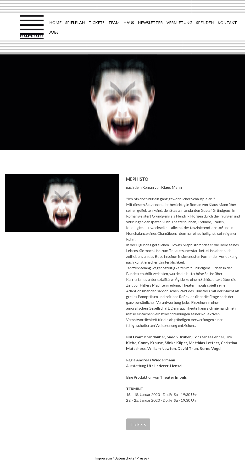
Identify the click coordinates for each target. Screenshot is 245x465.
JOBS (54, 32)
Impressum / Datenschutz (114, 458)
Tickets (138, 424)
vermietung (179, 22)
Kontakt (227, 22)
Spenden (205, 22)
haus (128, 22)
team (114, 22)
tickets (97, 22)
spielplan (75, 22)
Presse (142, 458)
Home (55, 22)
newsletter (150, 22)
